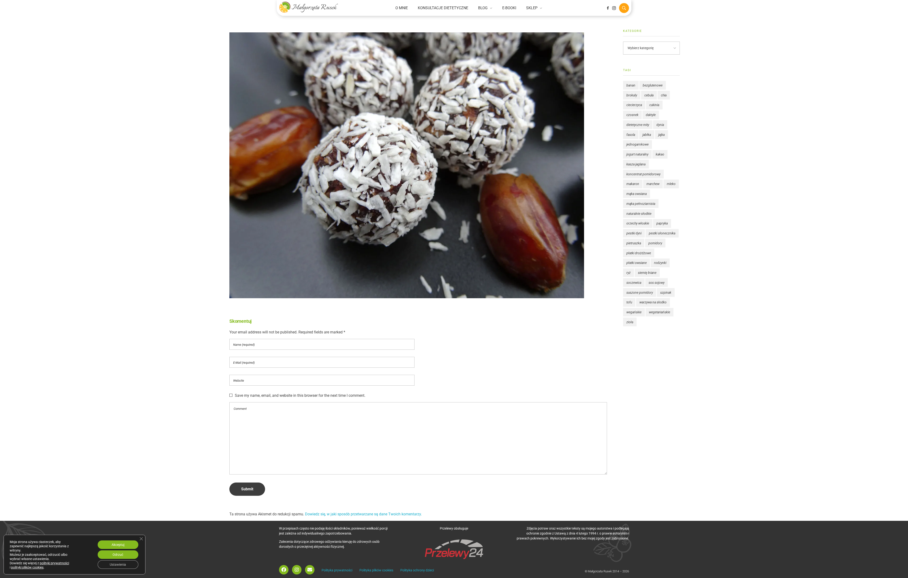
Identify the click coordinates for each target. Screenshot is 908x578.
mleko (671, 184)
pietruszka (633, 243)
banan (630, 85)
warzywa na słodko (653, 302)
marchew (652, 184)
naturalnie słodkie (638, 214)
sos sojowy (656, 283)
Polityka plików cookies (376, 570)
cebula (649, 95)
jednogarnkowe (637, 144)
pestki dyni (634, 233)
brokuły (631, 95)
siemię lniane (647, 273)
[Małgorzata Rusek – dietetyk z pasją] (308, 7)
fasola (630, 135)
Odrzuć (118, 554)
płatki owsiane (636, 263)
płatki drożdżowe (638, 253)
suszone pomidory (639, 292)
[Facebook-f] (607, 8)
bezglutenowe (653, 85)
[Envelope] (309, 569)
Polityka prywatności (337, 570)
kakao (660, 154)
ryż (628, 273)
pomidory (655, 243)
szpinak (665, 292)
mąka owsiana (636, 194)
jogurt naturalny (637, 154)
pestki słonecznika (662, 233)
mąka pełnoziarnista (640, 204)
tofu (629, 302)
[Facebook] (283, 569)
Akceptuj (118, 545)
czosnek (632, 115)
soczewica (633, 283)
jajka (661, 135)
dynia (660, 125)
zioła (629, 322)
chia (664, 95)
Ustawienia (118, 564)
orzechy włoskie (637, 223)
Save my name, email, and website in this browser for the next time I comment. (300, 395)
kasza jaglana (636, 164)
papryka (662, 223)
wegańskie (634, 312)
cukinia (654, 105)
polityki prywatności (54, 563)
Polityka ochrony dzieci (417, 570)
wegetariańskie (659, 312)
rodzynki (660, 263)
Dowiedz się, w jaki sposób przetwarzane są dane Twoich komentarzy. (363, 514)
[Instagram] (614, 8)
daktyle (651, 115)
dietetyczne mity (637, 125)
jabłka (646, 135)
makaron (632, 184)
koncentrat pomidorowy (643, 174)
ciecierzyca (634, 105)
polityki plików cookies (27, 567)
